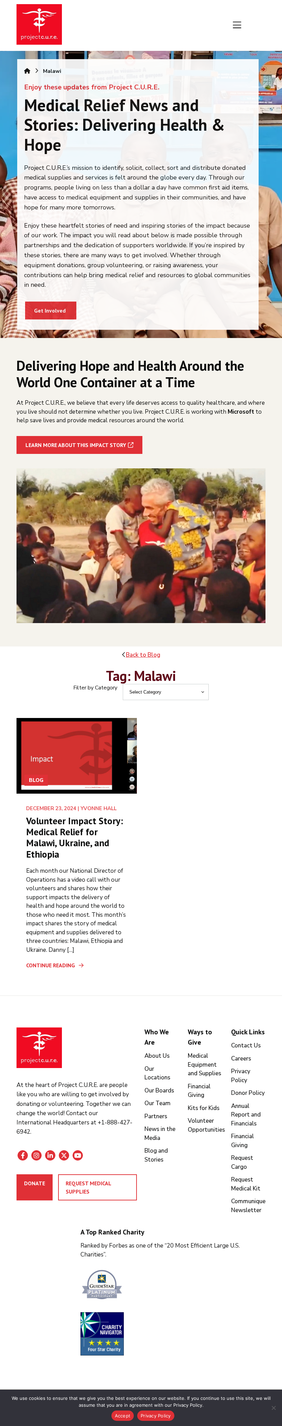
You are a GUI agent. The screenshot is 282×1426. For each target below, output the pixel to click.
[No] (273, 1407)
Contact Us (246, 1045)
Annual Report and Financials (246, 1115)
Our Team (157, 1103)
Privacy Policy (156, 1415)
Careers (241, 1059)
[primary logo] (39, 25)
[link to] (173, 1285)
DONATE (34, 1183)
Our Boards (159, 1091)
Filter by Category (95, 688)
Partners (155, 1116)
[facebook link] (23, 1155)
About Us (157, 1056)
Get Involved (50, 310)
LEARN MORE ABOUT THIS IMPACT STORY (75, 445)
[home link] (39, 1047)
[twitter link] (64, 1155)
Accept (123, 1415)
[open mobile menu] (237, 25)
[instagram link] (36, 1155)
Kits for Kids (203, 1108)
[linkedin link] (50, 1155)
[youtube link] (78, 1155)
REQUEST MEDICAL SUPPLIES (88, 1187)
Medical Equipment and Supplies (204, 1064)
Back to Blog (143, 655)
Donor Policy (248, 1093)
